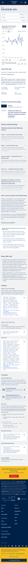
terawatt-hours (10, 74)
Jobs (16, 520)
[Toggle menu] (2, 2)
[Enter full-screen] (25, 64)
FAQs (17, 494)
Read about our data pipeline (7, 222)
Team (16, 517)
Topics (2, 508)
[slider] (10, 60)
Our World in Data (14, 2)
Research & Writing (5, 534)
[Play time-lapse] (3, 60)
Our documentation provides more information (15, 409)
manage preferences (20, 553)
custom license (4, 491)
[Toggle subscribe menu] (25, 2)
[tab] (3, 31)
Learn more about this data (11, 63)
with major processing (10, 84)
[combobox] (21, 2)
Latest (2, 521)
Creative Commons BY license (9, 276)
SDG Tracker (4, 524)
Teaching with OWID (6, 527)
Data (2, 511)
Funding (16, 514)
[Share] (22, 64)
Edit (22, 31)
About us (17, 508)
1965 (6, 60)
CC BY (3, 64)
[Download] (19, 64)
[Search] (21, 2)
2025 (24, 60)
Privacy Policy (12, 553)
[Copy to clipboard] (22, 298)
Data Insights (4, 514)
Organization (18, 511)
